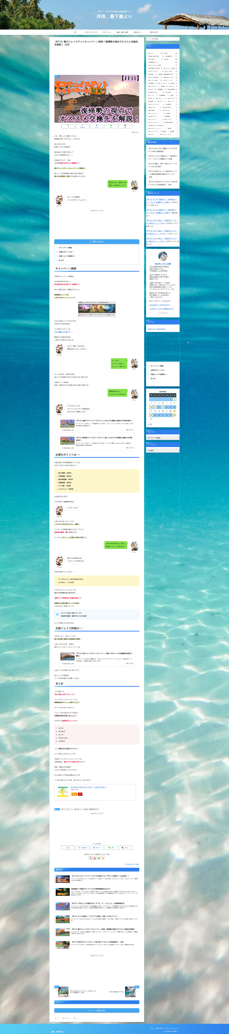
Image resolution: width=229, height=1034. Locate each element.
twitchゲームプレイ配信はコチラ (161, 309)
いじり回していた (60, 332)
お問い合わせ (160, 1028)
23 (174, 411)
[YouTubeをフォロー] (95, 858)
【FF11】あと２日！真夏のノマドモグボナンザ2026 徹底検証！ (162, 150)
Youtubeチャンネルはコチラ (159, 305)
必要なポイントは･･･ (66, 252)
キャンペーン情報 (72, 809)
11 (155, 407)
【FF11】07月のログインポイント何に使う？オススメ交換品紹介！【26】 (162, 183)
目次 (95, 242)
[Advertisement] (96, 60)
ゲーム (57, 809)
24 (151, 415)
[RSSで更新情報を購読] (103, 858)
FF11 (64, 809)
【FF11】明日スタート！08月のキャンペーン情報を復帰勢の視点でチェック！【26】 (162, 174)
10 (151, 407)
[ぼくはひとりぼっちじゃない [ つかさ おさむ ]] (63, 791)
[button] (125, 126)
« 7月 (150, 424)
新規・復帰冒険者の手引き (92, 809)
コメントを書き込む (97, 1010)
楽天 (80, 794)
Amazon (74, 794)
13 (163, 407)
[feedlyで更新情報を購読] (99, 858)
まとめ (61, 260)
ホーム (152, 1028)
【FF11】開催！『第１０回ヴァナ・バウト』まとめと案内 (162, 165)
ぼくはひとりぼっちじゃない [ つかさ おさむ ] (89, 787)
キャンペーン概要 (65, 247)
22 (170, 411)
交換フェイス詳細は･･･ (67, 256)
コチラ (168, 301)
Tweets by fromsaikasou (156, 329)
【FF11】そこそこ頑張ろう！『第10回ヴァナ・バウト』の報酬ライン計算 (162, 157)
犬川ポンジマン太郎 (163, 264)
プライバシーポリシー (171, 1028)
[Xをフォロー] (90, 858)
